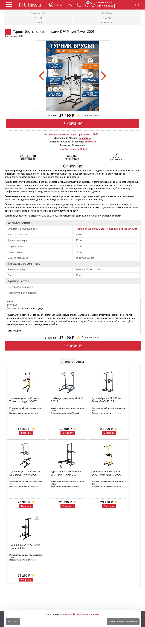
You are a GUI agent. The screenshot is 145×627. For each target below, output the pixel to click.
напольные (98, 228)
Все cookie (13, 621)
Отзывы (38, 22)
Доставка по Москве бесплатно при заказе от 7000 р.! (72, 134)
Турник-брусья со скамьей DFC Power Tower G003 (66, 473)
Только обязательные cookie (123, 621)
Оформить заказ (105, 5)
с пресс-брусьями (128, 228)
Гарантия (38, 17)
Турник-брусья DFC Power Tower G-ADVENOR (107, 400)
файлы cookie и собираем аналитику (80, 614)
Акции (107, 17)
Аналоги (67, 361)
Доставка (106, 13)
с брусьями (111, 228)
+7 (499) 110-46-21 (65, 4)
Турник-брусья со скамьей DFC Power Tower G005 (24, 473)
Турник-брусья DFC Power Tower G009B (24, 546)
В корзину (72, 123)
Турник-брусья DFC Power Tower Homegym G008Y (24, 400)
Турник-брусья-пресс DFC (71, 149)
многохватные (83, 228)
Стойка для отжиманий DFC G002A (67, 400)
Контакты (107, 22)
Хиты (80, 361)
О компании (38, 13)
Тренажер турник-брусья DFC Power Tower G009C (106, 473)
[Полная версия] (79, 4)
